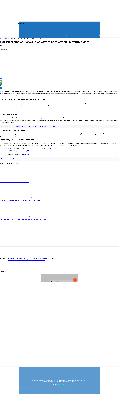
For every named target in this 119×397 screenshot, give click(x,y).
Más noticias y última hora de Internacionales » (14, 159)
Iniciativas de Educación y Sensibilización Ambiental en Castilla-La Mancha (30, 258)
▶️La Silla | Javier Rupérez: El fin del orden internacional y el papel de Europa (23, 219)
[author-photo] (3, 267)
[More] (17, 72)
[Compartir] (59, 88)
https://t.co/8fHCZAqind (55, 149)
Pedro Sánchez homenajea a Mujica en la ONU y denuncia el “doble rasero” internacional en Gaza (38, 126)
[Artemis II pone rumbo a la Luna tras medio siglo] (12, 179)
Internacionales (28, 178)
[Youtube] (100, 23)
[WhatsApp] (12, 72)
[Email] (59, 81)
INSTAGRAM (6, 38)
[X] (99, 23)
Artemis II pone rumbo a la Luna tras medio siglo (14, 182)
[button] (99, 35)
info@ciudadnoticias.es (62, 384)
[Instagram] (97, 23)
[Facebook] (95, 23)
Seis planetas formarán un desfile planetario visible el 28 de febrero (20, 201)
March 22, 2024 (26, 154)
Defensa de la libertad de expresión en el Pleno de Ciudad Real (26, 260)
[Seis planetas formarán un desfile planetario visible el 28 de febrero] (12, 197)
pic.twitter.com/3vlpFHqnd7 (24, 151)
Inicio (1, 38)
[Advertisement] (59, 60)
